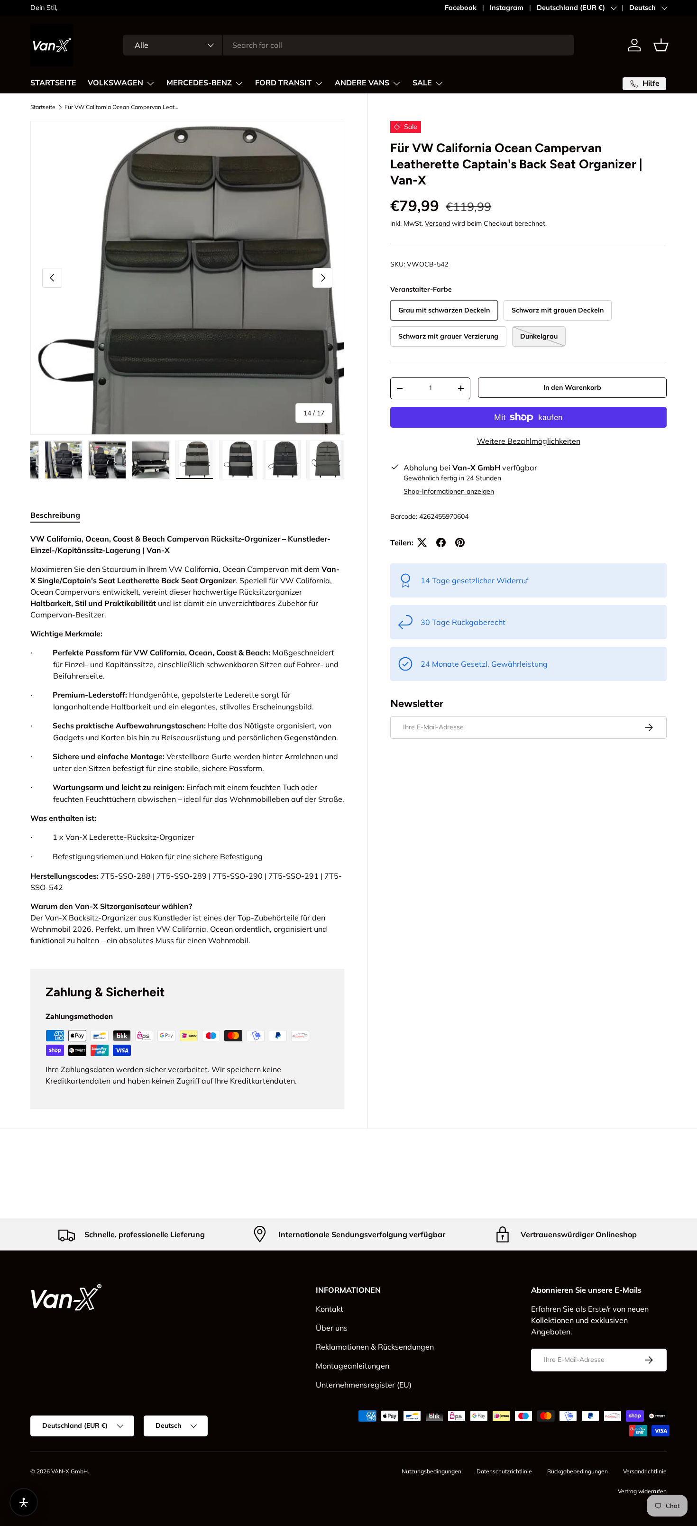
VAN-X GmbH (69, 1471)
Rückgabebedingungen (577, 1471)
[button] (661, 45)
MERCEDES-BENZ (199, 83)
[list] (187, 277)
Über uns (332, 1328)
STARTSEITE (53, 83)
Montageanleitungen (352, 1365)
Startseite (42, 107)
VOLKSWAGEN (115, 83)
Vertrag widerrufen (642, 1491)
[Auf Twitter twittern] (422, 542)
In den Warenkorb (572, 387)
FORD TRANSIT (283, 83)
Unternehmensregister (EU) (364, 1384)
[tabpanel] (187, 739)
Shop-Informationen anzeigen (449, 491)
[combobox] (348, 45)
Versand (437, 223)
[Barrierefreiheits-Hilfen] (23, 1502)
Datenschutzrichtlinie (504, 1471)
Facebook (461, 7)
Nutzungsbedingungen (431, 1471)
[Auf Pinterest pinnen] (459, 542)
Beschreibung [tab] (55, 515)
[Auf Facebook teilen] (440, 542)
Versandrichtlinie (645, 1471)
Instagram (506, 7)
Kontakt (329, 1309)
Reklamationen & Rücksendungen (375, 1346)
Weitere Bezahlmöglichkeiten (528, 441)
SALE (422, 83)
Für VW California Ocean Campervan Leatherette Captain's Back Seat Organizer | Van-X (121, 107)
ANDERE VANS (362, 83)
